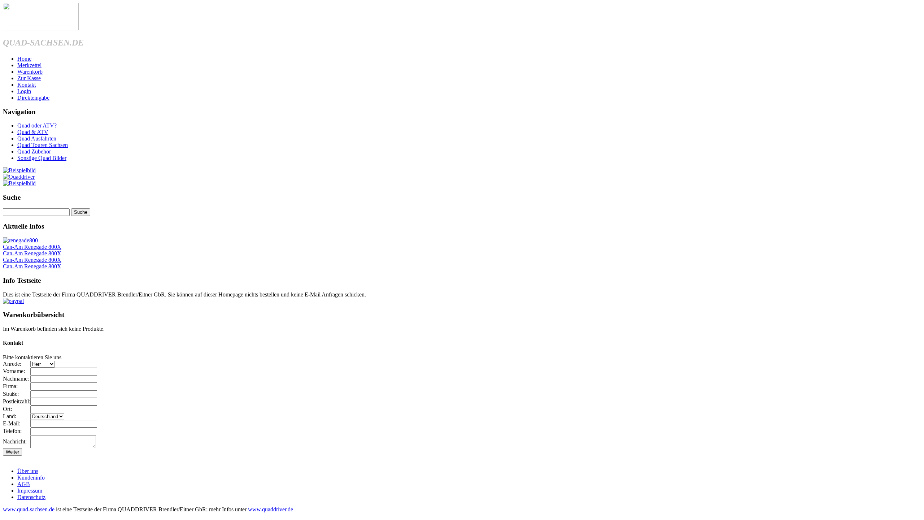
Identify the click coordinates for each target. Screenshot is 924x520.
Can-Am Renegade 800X (32, 247)
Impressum (29, 491)
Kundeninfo (31, 477)
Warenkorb (30, 72)
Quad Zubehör (34, 151)
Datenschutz (31, 497)
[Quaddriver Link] (19, 177)
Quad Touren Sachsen (42, 145)
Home (24, 59)
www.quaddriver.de (270, 509)
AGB (23, 484)
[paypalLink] (13, 301)
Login (24, 91)
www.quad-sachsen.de (29, 509)
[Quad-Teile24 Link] (19, 170)
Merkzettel (29, 65)
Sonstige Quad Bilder (41, 158)
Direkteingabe (33, 98)
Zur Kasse (29, 78)
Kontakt (26, 85)
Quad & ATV (32, 132)
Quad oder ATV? (37, 125)
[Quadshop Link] (19, 183)
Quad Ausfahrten (36, 138)
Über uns (27, 471)
